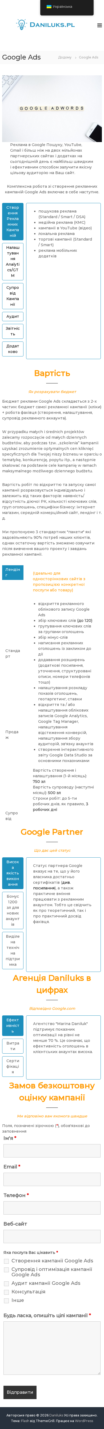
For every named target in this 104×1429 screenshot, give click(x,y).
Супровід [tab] (11, 816)
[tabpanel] (63, 236)
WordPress (84, 1421)
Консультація (28, 1291)
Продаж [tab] (11, 734)
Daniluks (56, 1415)
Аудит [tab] (12, 316)
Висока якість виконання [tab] (12, 873)
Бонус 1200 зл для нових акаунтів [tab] (13, 910)
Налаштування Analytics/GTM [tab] (12, 261)
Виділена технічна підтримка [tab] (13, 950)
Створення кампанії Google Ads (52, 1260)
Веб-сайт (15, 1224)
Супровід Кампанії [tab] (12, 296)
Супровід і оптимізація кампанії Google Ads (51, 1272)
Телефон (16, 1195)
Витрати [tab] (12, 1046)
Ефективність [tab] (12, 1026)
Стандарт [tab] (12, 653)
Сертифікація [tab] (12, 1066)
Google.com (63, 1008)
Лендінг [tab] (12, 572)
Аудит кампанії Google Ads (45, 1283)
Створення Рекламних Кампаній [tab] (12, 221)
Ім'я (9, 1138)
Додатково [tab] (12, 349)
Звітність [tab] (13, 331)
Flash (25, 1421)
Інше (17, 1300)
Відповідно (40, 1008)
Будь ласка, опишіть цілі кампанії (47, 1315)
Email (11, 1167)
